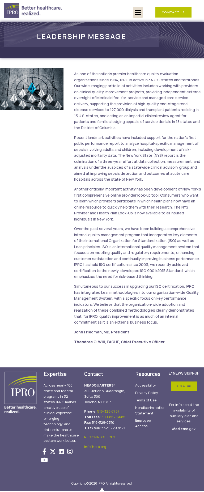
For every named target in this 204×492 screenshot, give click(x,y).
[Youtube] (44, 460)
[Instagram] (70, 451)
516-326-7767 (108, 411)
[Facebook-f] (44, 451)
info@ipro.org (95, 446)
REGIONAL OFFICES (99, 437)
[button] (138, 12)
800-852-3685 (113, 416)
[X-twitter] (53, 451)
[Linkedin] (61, 451)
